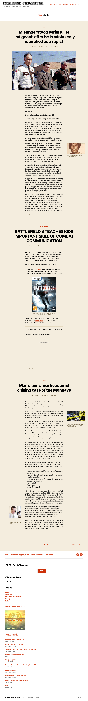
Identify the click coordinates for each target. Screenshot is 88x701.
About (7, 592)
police (32, 214)
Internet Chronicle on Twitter (15, 606)
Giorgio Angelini (10, 660)
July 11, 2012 (44, 395)
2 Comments (56, 246)
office (46, 532)
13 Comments (54, 46)
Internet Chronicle (15, 697)
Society (44, 27)
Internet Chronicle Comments (14, 654)
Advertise (65, 4)
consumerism (30, 532)
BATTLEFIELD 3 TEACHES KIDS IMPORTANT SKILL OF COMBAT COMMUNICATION (44, 236)
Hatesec (35, 46)
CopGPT (8, 685)
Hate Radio (11, 634)
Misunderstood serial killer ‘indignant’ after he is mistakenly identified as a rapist (44, 37)
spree (54, 532)
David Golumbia (10, 670)
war (40, 368)
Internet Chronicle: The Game (14, 644)
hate (35, 532)
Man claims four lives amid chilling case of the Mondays (44, 388)
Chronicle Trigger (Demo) (20, 555)
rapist (36, 214)
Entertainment (43, 226)
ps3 (32, 368)
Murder (28, 214)
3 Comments (54, 395)
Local (44, 380)
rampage (50, 532)
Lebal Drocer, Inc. (74, 4)
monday (38, 532)
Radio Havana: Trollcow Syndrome (16, 675)
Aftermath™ (39, 321)
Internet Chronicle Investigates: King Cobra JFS (20, 665)
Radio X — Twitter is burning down (16, 680)
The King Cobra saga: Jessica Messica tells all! (20, 649)
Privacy (7, 599)
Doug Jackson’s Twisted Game (15, 639)
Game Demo (53, 4)
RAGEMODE (38, 269)
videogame (36, 368)
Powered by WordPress (33, 697)
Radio (60, 4)
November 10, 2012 (44, 246)
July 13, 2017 (44, 46)
